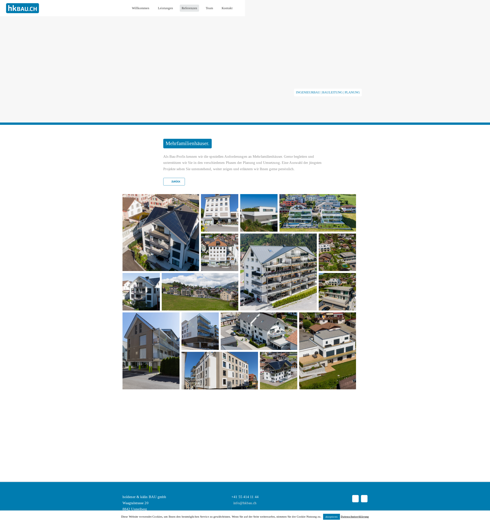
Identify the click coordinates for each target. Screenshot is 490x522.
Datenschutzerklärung (355, 516)
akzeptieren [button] (331, 516)
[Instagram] (364, 508)
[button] (162, 234)
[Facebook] (355, 508)
